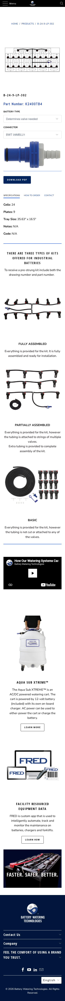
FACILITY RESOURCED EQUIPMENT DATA (32, 806)
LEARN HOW (32, 840)
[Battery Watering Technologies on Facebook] (23, 970)
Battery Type (11, 111)
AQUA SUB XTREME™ (32, 682)
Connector (10, 127)
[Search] (61, 3)
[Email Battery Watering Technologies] (41, 970)
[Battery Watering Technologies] (32, 3)
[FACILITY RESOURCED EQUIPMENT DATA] (32, 766)
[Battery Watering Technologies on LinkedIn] (35, 970)
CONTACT (49, 195)
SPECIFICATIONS (11, 195)
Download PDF (17, 180)
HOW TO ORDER (32, 195)
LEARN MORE (32, 727)
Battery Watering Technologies (30, 989)
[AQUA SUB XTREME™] (32, 644)
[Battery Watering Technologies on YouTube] (29, 970)
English (49, 980)
